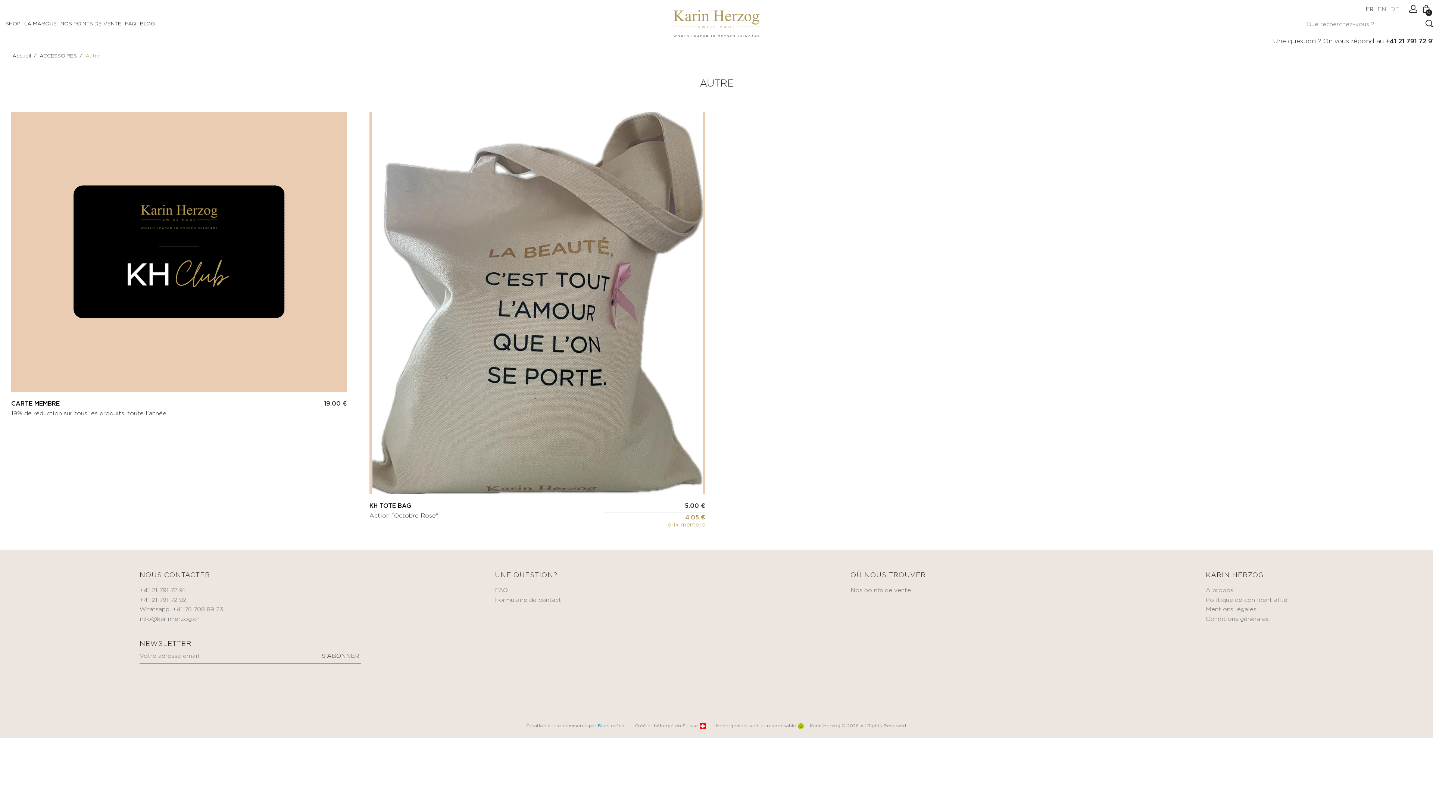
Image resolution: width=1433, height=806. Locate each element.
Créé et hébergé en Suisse (666, 726)
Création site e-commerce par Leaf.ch (575, 726)
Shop (13, 24)
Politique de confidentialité (1246, 600)
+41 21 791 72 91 (162, 590)
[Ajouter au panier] (341, 377)
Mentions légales (1231, 609)
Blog (147, 24)
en (1381, 9)
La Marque (40, 24)
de (1394, 9)
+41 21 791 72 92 (163, 600)
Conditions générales (1237, 619)
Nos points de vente (90, 24)
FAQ (130, 24)
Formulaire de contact (528, 600)
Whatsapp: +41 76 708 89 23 (181, 609)
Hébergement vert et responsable (756, 726)
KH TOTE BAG (390, 506)
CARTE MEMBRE (35, 404)
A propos (1219, 590)
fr (1370, 9)
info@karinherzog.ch (170, 619)
